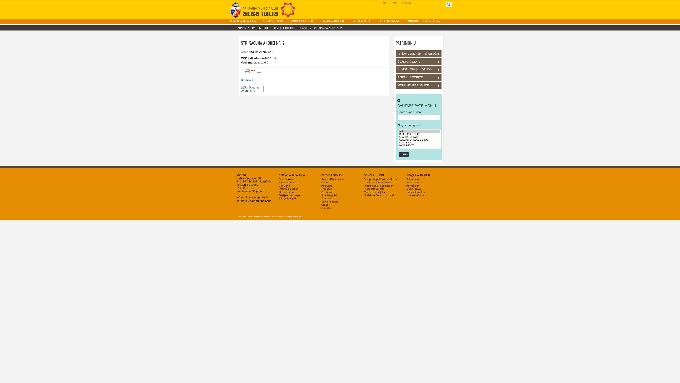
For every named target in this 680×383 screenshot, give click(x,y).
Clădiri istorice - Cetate (291, 27)
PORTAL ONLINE (390, 21)
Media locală (413, 188)
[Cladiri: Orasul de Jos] (419, 139)
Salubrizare (327, 192)
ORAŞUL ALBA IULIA (332, 21)
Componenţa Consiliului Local (380, 179)
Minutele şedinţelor (374, 192)
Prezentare (412, 179)
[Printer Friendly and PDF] (277, 71)
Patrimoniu (260, 27)
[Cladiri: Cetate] (419, 137)
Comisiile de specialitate (377, 182)
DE (384, 3)
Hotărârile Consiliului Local (379, 195)
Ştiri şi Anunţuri (287, 198)
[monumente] (419, 145)
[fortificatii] (419, 142)
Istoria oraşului (414, 182)
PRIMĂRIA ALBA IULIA (243, 21)
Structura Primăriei (289, 182)
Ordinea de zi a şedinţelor (378, 185)
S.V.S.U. (326, 208)
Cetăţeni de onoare (290, 195)
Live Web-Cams (415, 195)
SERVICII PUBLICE (273, 21)
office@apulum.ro (256, 191)
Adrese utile (413, 185)
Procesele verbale (374, 188)
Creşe (324, 204)
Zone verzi (327, 198)
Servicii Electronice (332, 179)
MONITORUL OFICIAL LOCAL (424, 21)
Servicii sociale (329, 201)
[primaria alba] (265, 10)
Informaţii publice (288, 188)
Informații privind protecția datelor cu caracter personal (254, 199)
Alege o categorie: (408, 125)
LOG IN (406, 3)
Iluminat (325, 182)
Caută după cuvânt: (409, 111)
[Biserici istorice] (419, 134)
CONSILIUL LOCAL (302, 21)
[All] (419, 131)
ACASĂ (241, 27)
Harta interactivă (415, 192)
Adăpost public (329, 195)
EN (394, 3)
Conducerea (286, 179)
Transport (326, 188)
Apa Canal (327, 185)
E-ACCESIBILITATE (362, 21)
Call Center (285, 185)
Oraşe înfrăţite (287, 192)
